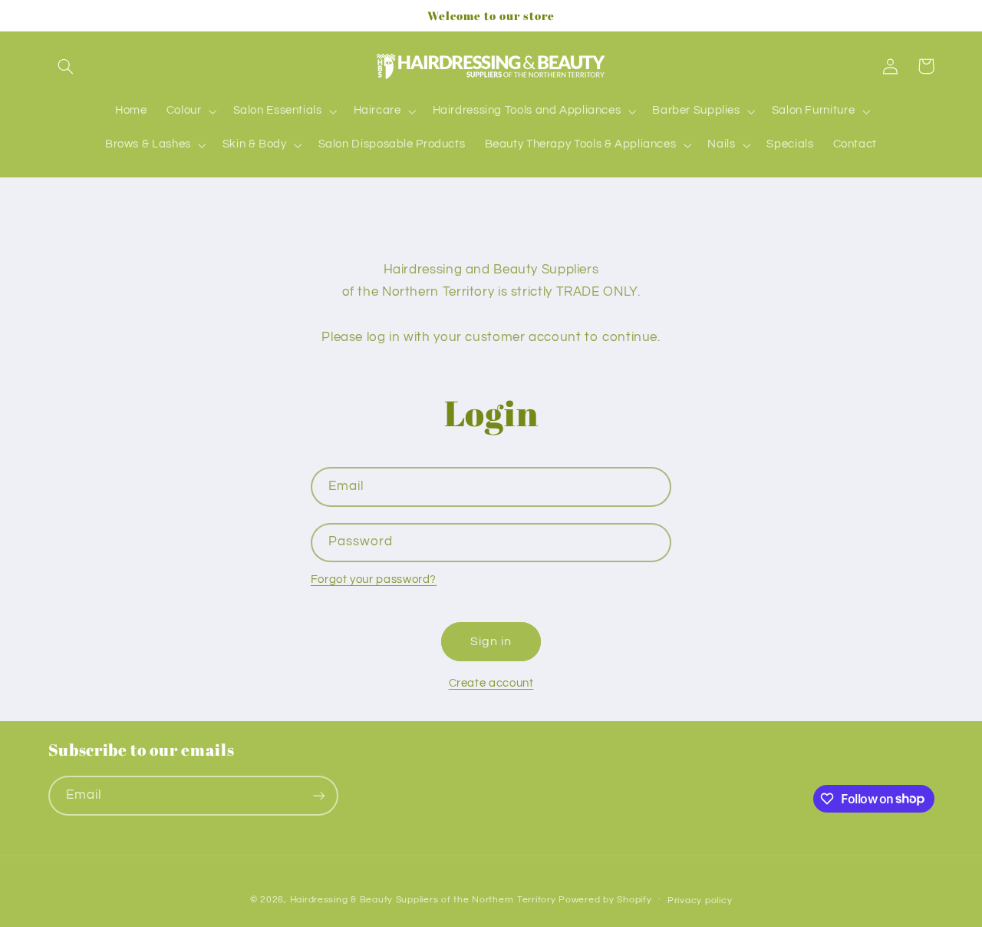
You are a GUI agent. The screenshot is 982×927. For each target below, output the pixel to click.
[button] (66, 66)
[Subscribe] (318, 795)
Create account (491, 683)
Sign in (491, 641)
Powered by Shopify (605, 900)
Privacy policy (699, 900)
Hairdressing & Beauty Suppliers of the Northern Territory (423, 900)
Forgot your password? (374, 579)
